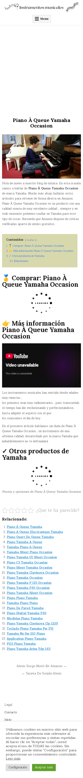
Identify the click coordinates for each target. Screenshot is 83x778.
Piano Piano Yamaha (22, 598)
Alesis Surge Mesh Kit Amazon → (42, 666)
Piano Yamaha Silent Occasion (29, 593)
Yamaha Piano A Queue (24, 547)
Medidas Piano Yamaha (25, 618)
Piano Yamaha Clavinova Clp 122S (32, 623)
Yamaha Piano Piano (22, 603)
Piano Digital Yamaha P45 (26, 613)
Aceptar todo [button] (44, 767)
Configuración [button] (18, 767)
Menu (44, 19)
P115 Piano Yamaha (21, 643)
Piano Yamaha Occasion (25, 577)
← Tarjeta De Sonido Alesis (42, 673)
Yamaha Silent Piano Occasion (29, 552)
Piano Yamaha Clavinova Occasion (33, 572)
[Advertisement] (41, 69)
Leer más (13, 758)
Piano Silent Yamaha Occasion (29, 567)
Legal (8, 704)
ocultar (30, 240)
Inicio (8, 719)
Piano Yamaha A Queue (24, 542)
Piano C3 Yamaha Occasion (27, 562)
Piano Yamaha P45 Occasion (28, 587)
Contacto (10, 712)
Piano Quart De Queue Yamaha (30, 537)
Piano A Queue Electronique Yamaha (35, 532)
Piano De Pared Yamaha (25, 608)
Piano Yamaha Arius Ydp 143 (28, 648)
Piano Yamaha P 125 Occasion (29, 582)
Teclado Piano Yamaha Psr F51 (30, 628)
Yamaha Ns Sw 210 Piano (26, 633)
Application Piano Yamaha (26, 638)
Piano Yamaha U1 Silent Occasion (32, 557)
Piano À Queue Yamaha (24, 526)
